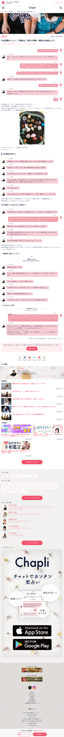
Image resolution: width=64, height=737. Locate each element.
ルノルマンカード (50, 376)
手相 (21, 514)
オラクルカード (12, 509)
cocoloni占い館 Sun (32, 723)
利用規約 (32, 697)
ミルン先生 (21, 368)
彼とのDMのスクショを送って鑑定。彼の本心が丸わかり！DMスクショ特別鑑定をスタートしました (15, 435)
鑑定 (5, 36)
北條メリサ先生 (12, 512)
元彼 (25, 487)
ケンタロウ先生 (12, 533)
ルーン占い (41, 376)
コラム (35, 475)
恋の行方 (16, 484)
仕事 (5, 491)
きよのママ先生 (12, 505)
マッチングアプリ (21, 491)
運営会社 (32, 692)
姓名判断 (20, 509)
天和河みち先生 (12, 519)
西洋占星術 (28, 376)
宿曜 (10, 507)
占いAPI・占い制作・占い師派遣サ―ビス (32, 719)
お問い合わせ (32, 694)
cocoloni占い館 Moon (32, 714)
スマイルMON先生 (13, 526)
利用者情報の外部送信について (32, 703)
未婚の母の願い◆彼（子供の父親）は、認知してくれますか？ (28, 399)
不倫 (11, 491)
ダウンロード (59, 2)
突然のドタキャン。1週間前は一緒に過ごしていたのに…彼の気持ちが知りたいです (34, 406)
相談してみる (32, 348)
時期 (24, 484)
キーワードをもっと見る (31, 497)
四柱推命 (15, 507)
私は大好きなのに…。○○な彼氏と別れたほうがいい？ (26, 391)
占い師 (14, 475)
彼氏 (41, 484)
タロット (35, 376)
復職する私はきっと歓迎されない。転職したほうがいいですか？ (29, 383)
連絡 (35, 43)
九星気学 (21, 507)
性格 (55, 487)
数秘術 (16, 514)
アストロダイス (25, 528)
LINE (39, 487)
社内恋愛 (28, 43)
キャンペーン (24, 475)
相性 (5, 487)
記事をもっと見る (32, 462)
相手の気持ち (12, 43)
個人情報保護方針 (32, 701)
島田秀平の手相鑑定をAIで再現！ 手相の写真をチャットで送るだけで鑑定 (16, 451)
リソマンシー (21, 376)
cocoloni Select (32, 725)
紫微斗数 (27, 507)
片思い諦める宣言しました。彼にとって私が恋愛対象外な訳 (28, 414)
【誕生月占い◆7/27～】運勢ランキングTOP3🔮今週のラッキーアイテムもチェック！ (47, 435)
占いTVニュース (32, 717)
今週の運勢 (32, 484)
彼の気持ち (6, 484)
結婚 (55, 484)
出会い (20, 43)
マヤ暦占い (33, 507)
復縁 (11, 487)
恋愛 (5, 43)
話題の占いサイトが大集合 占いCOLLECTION (32, 721)
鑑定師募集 (32, 699)
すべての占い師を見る (31, 542)
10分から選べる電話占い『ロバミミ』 (32, 712)
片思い (48, 484)
